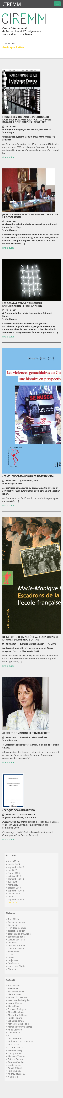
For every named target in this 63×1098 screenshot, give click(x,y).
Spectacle (12, 925)
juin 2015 (12, 902)
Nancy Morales (15, 1053)
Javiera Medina (15, 1003)
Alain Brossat (14, 994)
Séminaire (13, 969)
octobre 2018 (14, 887)
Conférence (13, 963)
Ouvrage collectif (16, 948)
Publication (13, 951)
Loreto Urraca (14, 1065)
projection (13, 960)
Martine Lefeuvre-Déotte (20, 1026)
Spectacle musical (16, 922)
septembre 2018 (16, 890)
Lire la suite (8, 157)
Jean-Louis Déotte (16, 966)
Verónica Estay (15, 1050)
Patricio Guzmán (16, 1059)
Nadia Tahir (13, 1076)
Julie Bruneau (14, 1070)
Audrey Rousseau (16, 1073)
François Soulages (17, 1009)
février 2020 (14, 873)
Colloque (12, 942)
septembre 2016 (16, 899)
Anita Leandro (15, 1029)
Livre (10, 954)
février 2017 (14, 896)
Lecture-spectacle (16, 939)
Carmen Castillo (15, 1062)
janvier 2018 (14, 893)
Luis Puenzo (14, 1032)
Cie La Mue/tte (15, 1038)
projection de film (16, 930)
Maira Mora (13, 1006)
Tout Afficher (14, 861)
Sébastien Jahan (16, 1020)
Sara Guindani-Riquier (19, 1000)
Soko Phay (13, 988)
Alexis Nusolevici (16, 1012)
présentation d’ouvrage (19, 933)
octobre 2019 (14, 876)
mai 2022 (12, 870)
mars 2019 (13, 884)
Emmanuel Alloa (16, 991)
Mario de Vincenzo (17, 1056)
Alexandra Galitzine (17, 1015)
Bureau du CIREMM (17, 997)
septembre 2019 (16, 878)
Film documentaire (17, 927)
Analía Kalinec (15, 1068)
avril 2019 (12, 881)
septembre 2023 (16, 867)
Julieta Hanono (15, 1018)
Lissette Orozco (15, 1047)
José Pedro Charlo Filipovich (21, 1041)
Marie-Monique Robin (18, 1023)
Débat (11, 957)
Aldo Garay (13, 1044)
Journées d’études (16, 945)
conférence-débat (16, 936)
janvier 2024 (14, 864)
